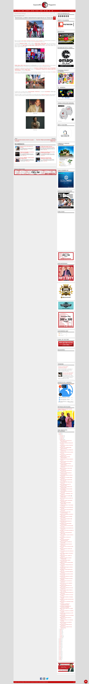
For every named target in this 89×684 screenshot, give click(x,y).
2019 (60, 645)
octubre (61, 438)
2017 (60, 647)
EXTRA (15, 10)
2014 (60, 651)
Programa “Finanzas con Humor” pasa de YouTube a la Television (65, 409)
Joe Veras (30, 45)
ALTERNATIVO (27, 10)
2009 (60, 657)
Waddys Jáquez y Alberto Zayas (20, 65)
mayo (61, 632)
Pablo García (37, 91)
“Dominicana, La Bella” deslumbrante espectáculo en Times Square (35, 18)
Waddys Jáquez (37, 43)
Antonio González (31, 91)
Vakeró (33, 45)
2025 (60, 434)
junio (61, 631)
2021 (60, 642)
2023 (60, 640)
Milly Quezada (25, 45)
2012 (60, 653)
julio (61, 630)
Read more (25, 149)
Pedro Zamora (27, 70)
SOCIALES (37, 10)
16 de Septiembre (37, 41)
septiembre (62, 439)
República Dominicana (31, 40)
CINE (44, 10)
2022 (60, 641)
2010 (60, 656)
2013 (60, 652)
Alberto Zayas (43, 43)
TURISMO (41, 10)
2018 (60, 646)
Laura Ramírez (47, 91)
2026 (60, 433)
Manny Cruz (37, 45)
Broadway (40, 40)
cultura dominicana (45, 65)
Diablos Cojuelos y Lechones (40, 44)
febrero (61, 636)
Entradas (61, 333)
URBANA (22, 10)
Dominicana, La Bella (23, 43)
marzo (61, 635)
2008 (60, 658)
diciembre (62, 435)
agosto (61, 629)
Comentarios (61, 335)
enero (61, 637)
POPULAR (18, 10)
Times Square (23, 40)
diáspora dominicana (45, 94)
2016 (60, 648)
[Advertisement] (66, 231)
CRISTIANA (32, 10)
